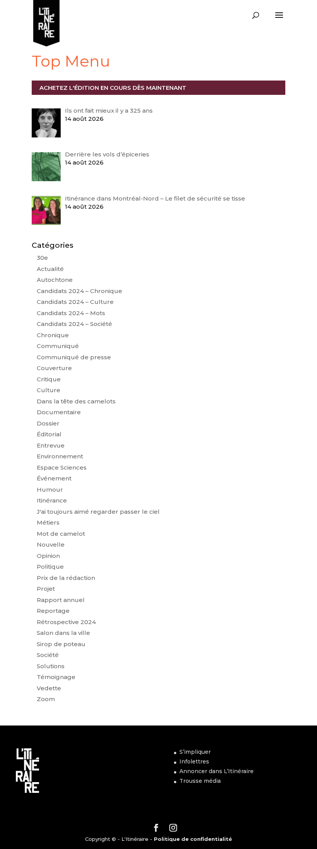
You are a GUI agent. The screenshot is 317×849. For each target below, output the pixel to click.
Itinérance (52, 500)
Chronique (53, 335)
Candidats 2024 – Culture (75, 301)
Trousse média (200, 780)
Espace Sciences (62, 467)
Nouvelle (51, 544)
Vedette (49, 688)
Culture (48, 390)
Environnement (60, 456)
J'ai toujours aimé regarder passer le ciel (98, 511)
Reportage (53, 610)
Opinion (48, 555)
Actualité (50, 269)
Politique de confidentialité (193, 839)
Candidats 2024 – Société (74, 324)
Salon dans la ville (63, 632)
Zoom (46, 699)
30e (42, 257)
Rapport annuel (61, 600)
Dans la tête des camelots (76, 401)
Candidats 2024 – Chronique (79, 291)
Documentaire (59, 412)
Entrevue (51, 445)
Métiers (48, 522)
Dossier (48, 423)
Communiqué (58, 346)
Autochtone (55, 279)
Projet (46, 588)
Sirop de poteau (61, 644)
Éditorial (49, 434)
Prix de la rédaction (66, 577)
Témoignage (56, 677)
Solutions (51, 666)
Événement (54, 478)
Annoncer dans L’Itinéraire (216, 771)
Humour (50, 489)
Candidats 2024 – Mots (71, 313)
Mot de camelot (61, 533)
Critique (49, 379)
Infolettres (194, 761)
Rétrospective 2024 (66, 622)
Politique (50, 566)
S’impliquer (195, 751)
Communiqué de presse (74, 357)
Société (48, 655)
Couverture (54, 368)
